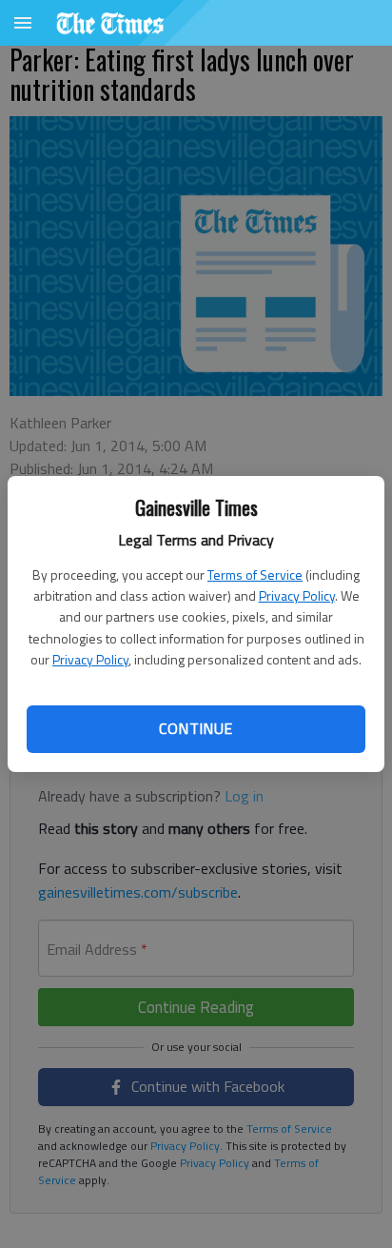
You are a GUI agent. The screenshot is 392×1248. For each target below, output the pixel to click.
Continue (195, 728)
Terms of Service (255, 574)
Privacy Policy (297, 595)
